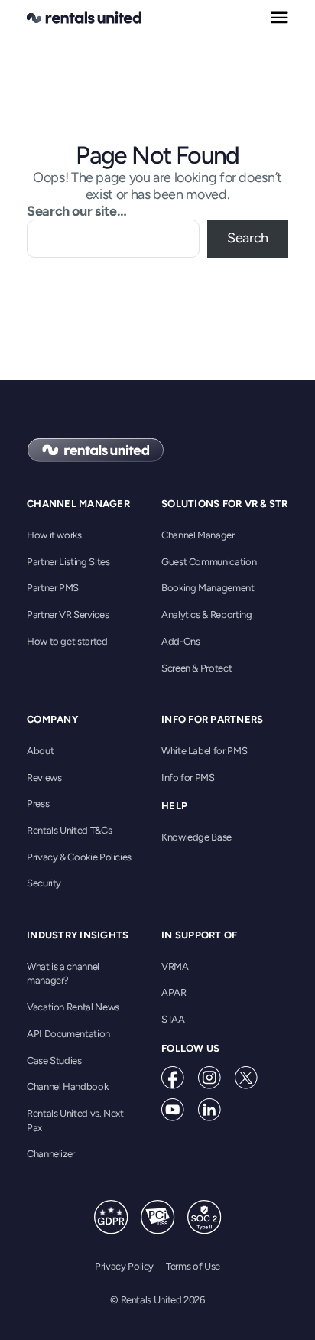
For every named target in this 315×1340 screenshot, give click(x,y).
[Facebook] (172, 1077)
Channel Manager (198, 535)
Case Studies (54, 1060)
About (40, 750)
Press (38, 803)
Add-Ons (180, 641)
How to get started (67, 641)
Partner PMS (53, 588)
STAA (173, 1019)
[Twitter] (246, 1077)
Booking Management (208, 588)
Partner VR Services (68, 614)
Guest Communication (208, 562)
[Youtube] (172, 1109)
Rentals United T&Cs (69, 830)
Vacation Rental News (73, 1007)
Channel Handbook (67, 1086)
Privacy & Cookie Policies (79, 857)
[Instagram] (209, 1077)
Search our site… (76, 211)
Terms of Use (193, 1266)
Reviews (44, 777)
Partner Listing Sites (68, 562)
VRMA (175, 966)
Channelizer (51, 1153)
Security (44, 883)
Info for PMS (188, 777)
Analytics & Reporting (206, 614)
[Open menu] (279, 17)
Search (247, 237)
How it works (54, 535)
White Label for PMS (204, 750)
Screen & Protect (196, 668)
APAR (174, 992)
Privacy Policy (124, 1266)
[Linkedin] (209, 1109)
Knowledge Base (196, 837)
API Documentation (68, 1033)
